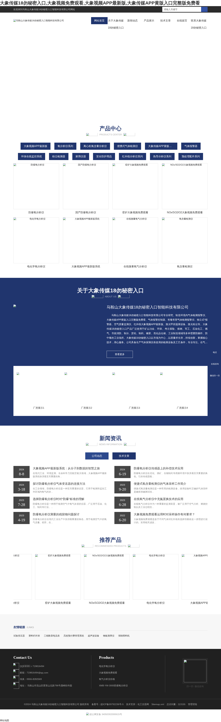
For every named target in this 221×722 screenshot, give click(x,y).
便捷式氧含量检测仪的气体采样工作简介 (160, 483)
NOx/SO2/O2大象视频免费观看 (185, 212)
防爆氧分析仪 (36, 212)
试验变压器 (19, 635)
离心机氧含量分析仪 (95, 146)
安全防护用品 (104, 156)
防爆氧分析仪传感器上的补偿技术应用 (158, 468)
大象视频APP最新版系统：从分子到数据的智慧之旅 (66, 468)
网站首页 (99, 20)
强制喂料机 (124, 635)
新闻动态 (132, 20)
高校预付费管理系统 (74, 635)
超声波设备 (93, 635)
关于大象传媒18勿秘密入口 (116, 24)
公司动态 (97, 455)
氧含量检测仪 (185, 266)
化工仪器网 (143, 704)
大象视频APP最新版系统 (86, 266)
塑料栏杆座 (34, 635)
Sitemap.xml (157, 704)
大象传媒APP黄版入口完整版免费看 (162, 146)
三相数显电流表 (52, 635)
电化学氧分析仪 (36, 266)
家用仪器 (81, 156)
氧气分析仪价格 (107, 679)
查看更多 (120, 354)
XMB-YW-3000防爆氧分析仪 (113, 685)
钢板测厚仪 (108, 635)
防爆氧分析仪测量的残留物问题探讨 (56, 514)
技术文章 (165, 20)
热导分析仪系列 (162, 156)
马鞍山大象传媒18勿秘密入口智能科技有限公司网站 (48, 9)
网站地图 (4, 720)
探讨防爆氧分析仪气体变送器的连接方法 (59, 483)
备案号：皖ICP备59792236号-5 (108, 704)
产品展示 (149, 20)
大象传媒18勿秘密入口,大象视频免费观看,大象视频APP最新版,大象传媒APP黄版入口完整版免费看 (100, 2)
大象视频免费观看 (108, 672)
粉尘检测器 (58, 156)
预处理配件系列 (191, 156)
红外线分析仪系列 (132, 156)
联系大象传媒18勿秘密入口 (199, 24)
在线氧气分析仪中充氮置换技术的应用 (158, 499)
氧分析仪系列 (65, 146)
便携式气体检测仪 (127, 146)
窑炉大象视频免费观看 (135, 212)
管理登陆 (192, 704)
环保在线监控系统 (31, 156)
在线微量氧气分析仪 (135, 266)
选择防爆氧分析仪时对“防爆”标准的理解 (58, 499)
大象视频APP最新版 (35, 146)
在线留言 (182, 20)
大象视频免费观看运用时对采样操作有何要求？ (164, 514)
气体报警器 (190, 146)
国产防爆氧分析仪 (85, 212)
